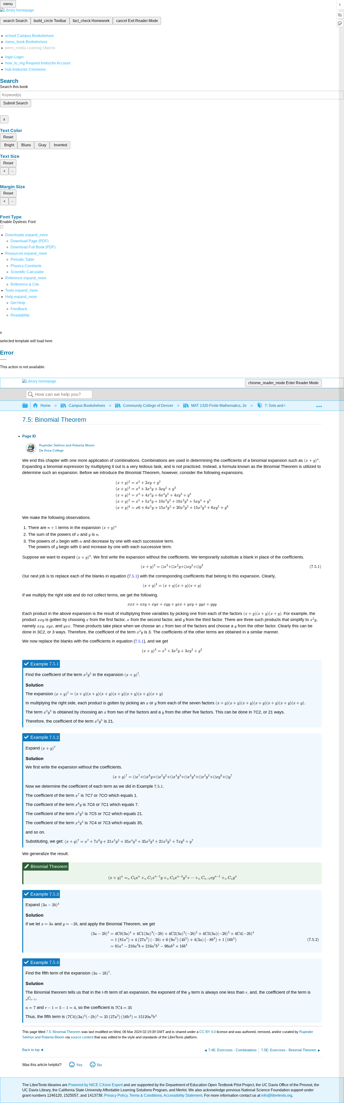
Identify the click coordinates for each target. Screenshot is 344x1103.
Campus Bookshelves (87, 406)
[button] (19, 309)
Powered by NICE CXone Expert (96, 1085)
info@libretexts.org (276, 1095)
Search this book (14, 87)
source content (82, 1037)
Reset (8, 137)
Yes (79, 1065)
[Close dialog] (3, 359)
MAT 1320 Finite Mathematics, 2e (219, 406)
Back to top (31, 1050)
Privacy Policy (116, 1095)
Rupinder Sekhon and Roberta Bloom (67, 445)
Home (45, 406)
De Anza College (51, 450)
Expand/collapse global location (319, 404)
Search (30, 395)
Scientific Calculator (27, 272)
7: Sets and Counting (282, 406)
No (99, 1065)
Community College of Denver (148, 406)
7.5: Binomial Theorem (63, 1032)
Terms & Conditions (145, 1095)
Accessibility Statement (183, 1095)
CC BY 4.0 (207, 1032)
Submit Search (15, 103)
